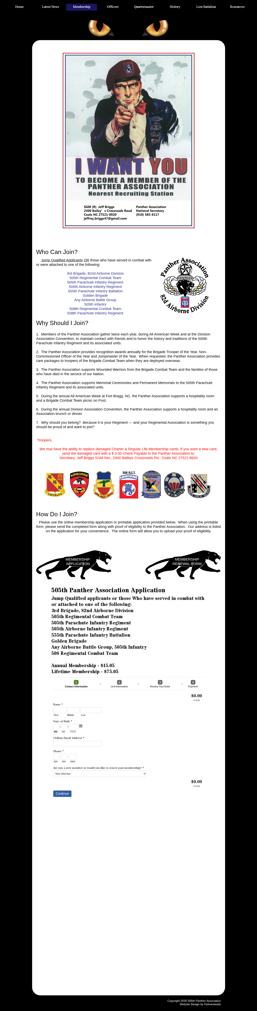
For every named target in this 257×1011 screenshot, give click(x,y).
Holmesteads (212, 1004)
